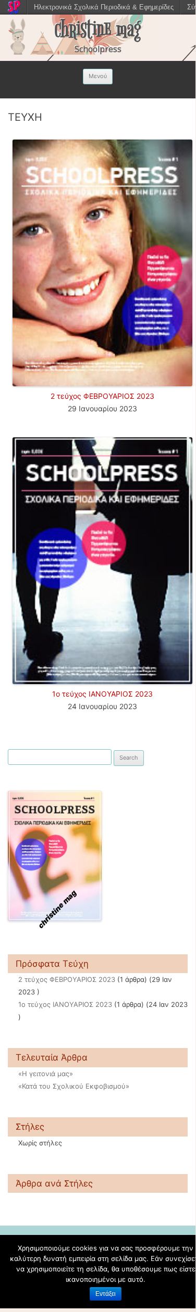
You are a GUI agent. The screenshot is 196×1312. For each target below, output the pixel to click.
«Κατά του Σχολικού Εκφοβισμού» (73, 1086)
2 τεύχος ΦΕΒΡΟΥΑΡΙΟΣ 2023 (102, 396)
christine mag (98, 29)
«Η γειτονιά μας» (45, 1073)
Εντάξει (105, 1293)
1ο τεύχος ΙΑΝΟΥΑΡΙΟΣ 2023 (102, 693)
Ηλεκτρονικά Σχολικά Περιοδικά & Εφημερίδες (104, 7)
